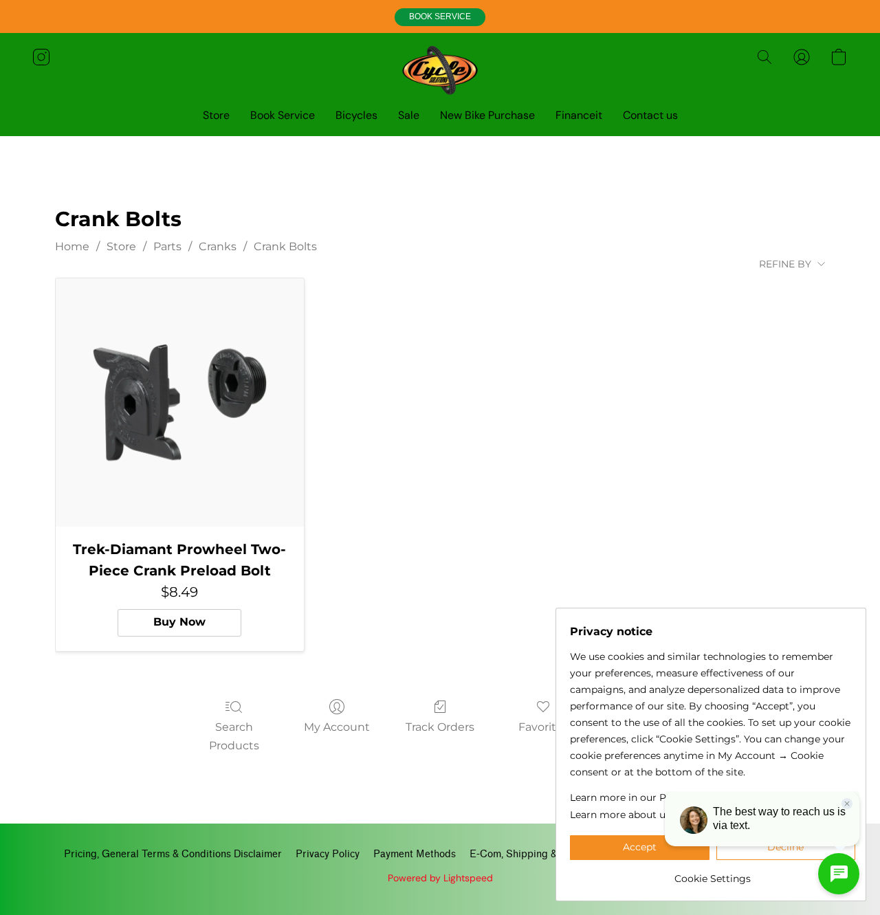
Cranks (217, 246)
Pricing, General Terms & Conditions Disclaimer (173, 854)
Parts (167, 246)
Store (216, 115)
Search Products (234, 735)
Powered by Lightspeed (440, 878)
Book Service (282, 115)
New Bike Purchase (487, 115)
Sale (408, 115)
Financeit (579, 115)
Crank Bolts (285, 246)
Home (72, 246)
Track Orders (440, 727)
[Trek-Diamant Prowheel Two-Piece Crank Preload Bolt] (180, 402)
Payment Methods (414, 854)
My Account (337, 727)
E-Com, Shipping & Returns (532, 854)
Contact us (650, 115)
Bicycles (356, 115)
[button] (440, 17)
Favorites (543, 727)
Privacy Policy (328, 854)
